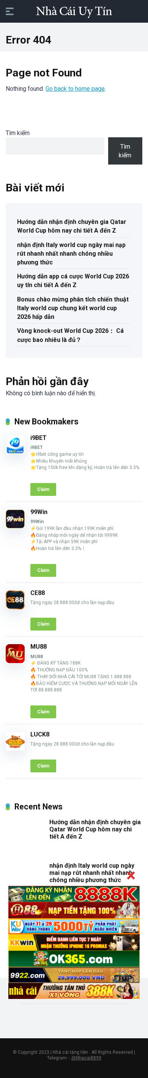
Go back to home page (75, 88)
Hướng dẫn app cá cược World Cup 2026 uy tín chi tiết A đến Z (73, 281)
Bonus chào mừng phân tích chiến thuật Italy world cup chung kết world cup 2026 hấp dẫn (73, 308)
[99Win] (15, 526)
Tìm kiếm (18, 133)
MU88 (38, 646)
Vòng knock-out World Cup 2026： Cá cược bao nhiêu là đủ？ (70, 335)
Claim (43, 489)
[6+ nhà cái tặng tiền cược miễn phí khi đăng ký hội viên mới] (74, 11)
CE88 (37, 592)
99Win (38, 512)
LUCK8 (39, 734)
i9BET (38, 437)
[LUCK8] (15, 748)
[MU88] (15, 661)
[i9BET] (15, 452)
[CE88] (15, 607)
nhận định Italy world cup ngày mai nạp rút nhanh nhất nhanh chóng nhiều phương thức (71, 253)
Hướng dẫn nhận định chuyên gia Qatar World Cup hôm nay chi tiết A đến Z (71, 226)
